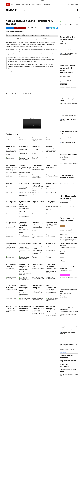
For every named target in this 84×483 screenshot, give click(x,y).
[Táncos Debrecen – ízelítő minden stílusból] (12, 160)
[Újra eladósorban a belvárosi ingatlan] (25, 177)
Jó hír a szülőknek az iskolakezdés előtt (11, 202)
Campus (32, 10)
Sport (62, 10)
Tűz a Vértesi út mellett (51, 165)
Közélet (49, 10)
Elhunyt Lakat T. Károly (51, 222)
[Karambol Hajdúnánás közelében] (69, 147)
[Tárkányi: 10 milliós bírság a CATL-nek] (12, 140)
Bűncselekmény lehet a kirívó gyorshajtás (11, 244)
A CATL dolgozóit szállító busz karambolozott (23, 148)
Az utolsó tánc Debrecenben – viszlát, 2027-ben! (38, 148)
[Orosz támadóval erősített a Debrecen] (69, 168)
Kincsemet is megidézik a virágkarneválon (66, 356)
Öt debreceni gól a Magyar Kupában (67, 219)
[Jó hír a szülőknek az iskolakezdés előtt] (12, 195)
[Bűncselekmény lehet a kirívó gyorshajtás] (12, 237)
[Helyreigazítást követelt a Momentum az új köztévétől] (52, 237)
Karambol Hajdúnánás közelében (68, 156)
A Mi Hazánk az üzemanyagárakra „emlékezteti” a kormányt (23, 225)
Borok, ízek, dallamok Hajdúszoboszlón (65, 365)
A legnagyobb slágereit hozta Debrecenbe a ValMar (51, 185)
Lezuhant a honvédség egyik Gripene (38, 202)
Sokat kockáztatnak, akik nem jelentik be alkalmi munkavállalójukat (24, 204)
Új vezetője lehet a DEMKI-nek (37, 166)
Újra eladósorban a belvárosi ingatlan (24, 184)
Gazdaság (43, 10)
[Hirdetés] (42, 1)
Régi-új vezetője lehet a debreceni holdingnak (68, 261)
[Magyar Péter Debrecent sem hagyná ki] (12, 177)
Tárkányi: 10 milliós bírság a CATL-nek (10, 147)
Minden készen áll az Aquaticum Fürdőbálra (68, 361)
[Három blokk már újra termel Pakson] (12, 216)
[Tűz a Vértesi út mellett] (52, 160)
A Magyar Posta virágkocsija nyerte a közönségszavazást (37, 185)
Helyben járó (26, 10)
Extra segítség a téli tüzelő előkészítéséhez (66, 308)
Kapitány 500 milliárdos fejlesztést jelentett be (25, 244)
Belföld (17, 27)
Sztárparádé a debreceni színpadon (51, 147)
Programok (54, 10)
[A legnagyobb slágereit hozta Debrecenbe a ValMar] (52, 177)
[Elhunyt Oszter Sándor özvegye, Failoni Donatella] (38, 280)
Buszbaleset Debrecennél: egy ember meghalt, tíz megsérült (25, 167)
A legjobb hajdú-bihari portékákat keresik (68, 290)
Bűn (59, 10)
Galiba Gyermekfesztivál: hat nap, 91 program (69, 327)
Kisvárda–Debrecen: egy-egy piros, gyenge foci (68, 132)
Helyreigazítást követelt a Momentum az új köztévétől (52, 245)
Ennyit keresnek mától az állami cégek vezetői (67, 267)
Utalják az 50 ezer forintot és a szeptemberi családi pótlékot (37, 246)
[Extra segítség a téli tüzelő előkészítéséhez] (69, 300)
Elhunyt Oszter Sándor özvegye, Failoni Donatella (38, 287)
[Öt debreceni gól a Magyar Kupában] (69, 211)
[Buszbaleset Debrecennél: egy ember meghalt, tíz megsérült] (25, 160)
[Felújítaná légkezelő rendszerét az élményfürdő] (69, 337)
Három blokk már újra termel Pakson (11, 223)
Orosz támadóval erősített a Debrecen (67, 176)
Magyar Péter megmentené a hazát (37, 223)
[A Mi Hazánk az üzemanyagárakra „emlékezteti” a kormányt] (25, 216)
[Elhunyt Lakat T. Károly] (52, 216)
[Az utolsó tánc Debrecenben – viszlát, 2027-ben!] (38, 140)
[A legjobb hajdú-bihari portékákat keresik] (69, 282)
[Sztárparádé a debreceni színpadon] (52, 140)
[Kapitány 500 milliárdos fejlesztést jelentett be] (25, 237)
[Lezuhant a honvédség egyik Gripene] (38, 195)
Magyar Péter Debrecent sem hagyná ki (11, 185)
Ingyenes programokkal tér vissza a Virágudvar (69, 375)
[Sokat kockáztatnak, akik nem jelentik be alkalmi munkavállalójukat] (25, 195)
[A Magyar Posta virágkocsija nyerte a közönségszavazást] (38, 177)
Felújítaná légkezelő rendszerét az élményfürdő (68, 345)
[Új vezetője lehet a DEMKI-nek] (38, 160)
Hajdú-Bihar (37, 10)
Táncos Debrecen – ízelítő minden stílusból (11, 166)
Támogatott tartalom (70, 10)
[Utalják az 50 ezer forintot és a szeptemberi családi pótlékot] (38, 237)
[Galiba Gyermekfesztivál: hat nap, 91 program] (69, 319)
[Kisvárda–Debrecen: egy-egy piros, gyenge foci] (69, 124)
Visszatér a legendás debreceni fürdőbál (68, 370)
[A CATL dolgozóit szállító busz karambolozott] (25, 140)
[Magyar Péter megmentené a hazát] (38, 216)
